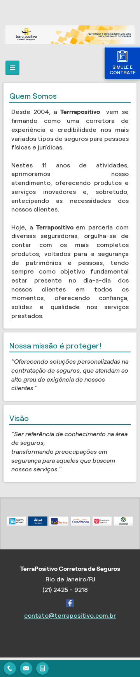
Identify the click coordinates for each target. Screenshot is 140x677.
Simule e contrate (123, 69)
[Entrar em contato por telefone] (10, 668)
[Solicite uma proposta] (42, 667)
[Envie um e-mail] (26, 667)
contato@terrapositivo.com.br (70, 615)
